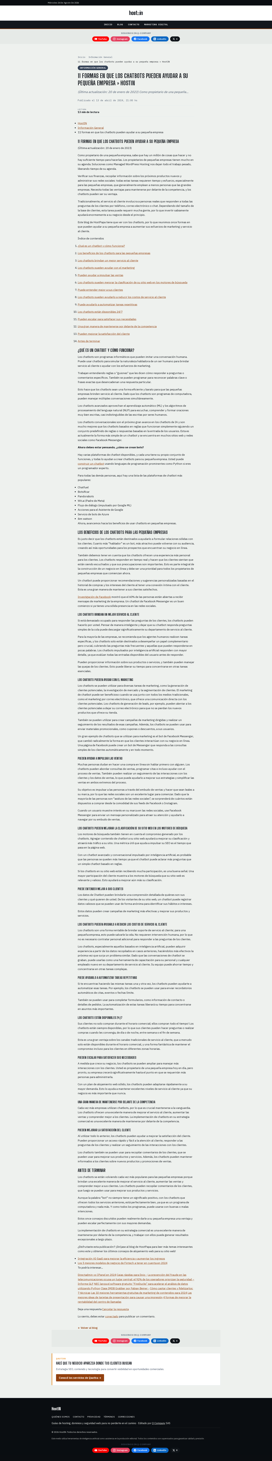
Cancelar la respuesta (115, 1309)
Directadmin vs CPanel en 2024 (97, 1275)
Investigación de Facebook (94, 597)
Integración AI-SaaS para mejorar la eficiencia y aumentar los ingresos (121, 1258)
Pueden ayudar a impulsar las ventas (100, 275)
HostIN (82, 123)
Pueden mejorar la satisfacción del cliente (104, 334)
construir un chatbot (91, 463)
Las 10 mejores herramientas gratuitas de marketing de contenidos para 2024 (139, 1293)
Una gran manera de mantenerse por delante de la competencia (117, 326)
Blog (120, 24)
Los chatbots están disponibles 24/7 (100, 312)
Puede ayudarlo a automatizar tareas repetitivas (107, 304)
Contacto (133, 24)
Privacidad (94, 1416)
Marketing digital (156, 24)
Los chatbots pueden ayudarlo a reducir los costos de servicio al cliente (122, 297)
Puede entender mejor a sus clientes (100, 290)
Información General (100, 57)
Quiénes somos (61, 1416)
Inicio (108, 24)
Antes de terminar (89, 341)
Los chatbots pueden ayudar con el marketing (106, 268)
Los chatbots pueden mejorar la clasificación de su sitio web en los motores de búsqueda (132, 282)
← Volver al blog (87, 1327)
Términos (109, 1416)
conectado (111, 1316)
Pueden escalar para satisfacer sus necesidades (107, 319)
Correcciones (126, 1416)
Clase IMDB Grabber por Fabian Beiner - (125, 1288)
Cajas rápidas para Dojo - (132, 1275)
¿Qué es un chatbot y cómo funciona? (101, 246)
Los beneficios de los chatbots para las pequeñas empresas (114, 253)
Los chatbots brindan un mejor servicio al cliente (108, 260)
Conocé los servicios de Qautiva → (80, 1377)
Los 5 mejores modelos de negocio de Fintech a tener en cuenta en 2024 (122, 1263)
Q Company (158, 1423)
